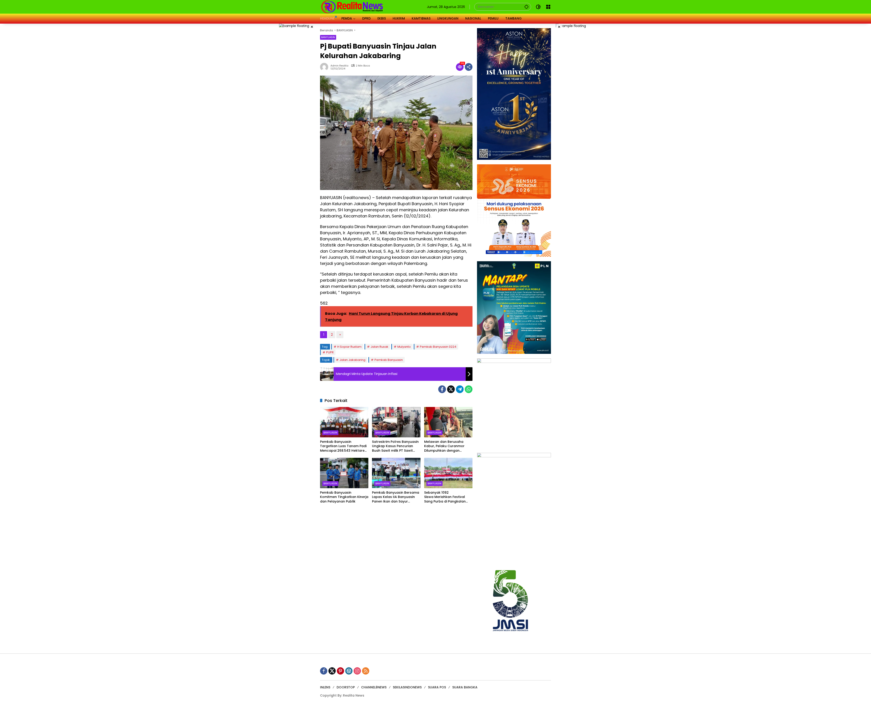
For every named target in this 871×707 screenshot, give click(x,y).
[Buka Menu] (548, 7)
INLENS (325, 687)
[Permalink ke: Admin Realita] (325, 67)
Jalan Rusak (379, 347)
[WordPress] (348, 671)
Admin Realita (339, 65)
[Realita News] (352, 6)
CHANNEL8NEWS (374, 687)
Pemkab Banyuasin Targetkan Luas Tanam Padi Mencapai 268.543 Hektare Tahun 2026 (343, 446)
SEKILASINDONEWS (407, 687)
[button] (526, 6)
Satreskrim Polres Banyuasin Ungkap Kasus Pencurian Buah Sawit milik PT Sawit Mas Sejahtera (395, 446)
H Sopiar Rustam (349, 347)
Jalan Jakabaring (352, 360)
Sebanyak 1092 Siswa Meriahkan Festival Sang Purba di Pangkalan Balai (445, 497)
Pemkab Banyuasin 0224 (438, 347)
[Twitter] (451, 389)
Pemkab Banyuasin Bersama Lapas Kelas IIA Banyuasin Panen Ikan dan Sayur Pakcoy (395, 497)
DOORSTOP (346, 687)
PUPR (330, 352)
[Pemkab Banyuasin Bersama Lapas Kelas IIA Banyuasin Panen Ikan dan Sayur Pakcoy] (396, 473)
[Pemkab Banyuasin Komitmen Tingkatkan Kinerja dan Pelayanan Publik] (344, 473)
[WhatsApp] (468, 389)
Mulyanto (404, 347)
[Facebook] (442, 389)
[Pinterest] (340, 671)
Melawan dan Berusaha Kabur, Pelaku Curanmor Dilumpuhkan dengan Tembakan (444, 446)
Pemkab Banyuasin (388, 360)
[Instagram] (357, 671)
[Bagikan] (468, 67)
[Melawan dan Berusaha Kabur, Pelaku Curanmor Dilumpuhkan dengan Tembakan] (448, 422)
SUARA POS (437, 687)
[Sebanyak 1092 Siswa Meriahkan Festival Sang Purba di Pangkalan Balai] (448, 473)
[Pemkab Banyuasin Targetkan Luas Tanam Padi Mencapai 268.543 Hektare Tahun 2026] (344, 422)
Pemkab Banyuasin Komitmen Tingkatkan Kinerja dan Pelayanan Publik (344, 497)
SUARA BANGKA (464, 687)
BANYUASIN (328, 37)
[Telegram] (460, 389)
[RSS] (365, 671)
